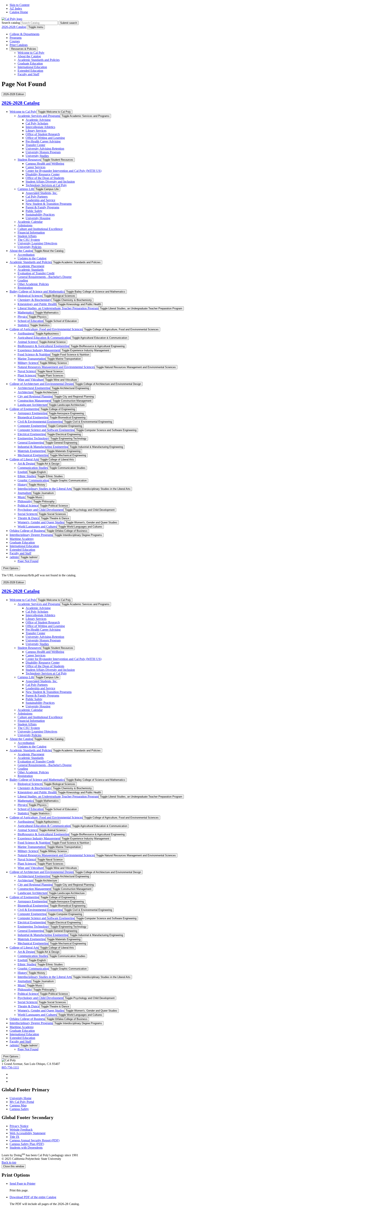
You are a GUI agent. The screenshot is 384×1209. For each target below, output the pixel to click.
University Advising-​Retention (45, 148)
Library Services (36, 130)
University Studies (37, 155)
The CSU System (29, 239)
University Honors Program (43, 152)
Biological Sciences (30, 295)
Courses (15, 41)
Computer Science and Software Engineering (46, 430)
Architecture (25, 392)
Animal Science (28, 342)
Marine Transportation (32, 358)
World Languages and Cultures (37, 526)
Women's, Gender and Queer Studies (41, 522)
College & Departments (24, 34)
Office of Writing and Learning (45, 137)
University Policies (29, 247)
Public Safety (34, 211)
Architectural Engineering (34, 388)
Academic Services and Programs (39, 116)
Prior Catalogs (19, 45)
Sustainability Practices (40, 214)
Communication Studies (33, 467)
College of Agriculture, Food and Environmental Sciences (46, 329)
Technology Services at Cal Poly (46, 185)
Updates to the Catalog (32, 258)
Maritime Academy (22, 539)
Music (21, 497)
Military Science (28, 362)
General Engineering (31, 442)
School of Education (30, 321)
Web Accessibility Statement (27, 1133)
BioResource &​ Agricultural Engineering (43, 346)
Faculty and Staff (28, 74)
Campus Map (18, 1105)
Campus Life (26, 189)
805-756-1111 (10, 1067)
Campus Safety (19, 1109)
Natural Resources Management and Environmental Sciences (56, 367)
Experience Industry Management (39, 350)
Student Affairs (27, 236)
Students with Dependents (26, 1147)
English (22, 472)
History (22, 484)
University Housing (38, 218)
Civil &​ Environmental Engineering (40, 421)
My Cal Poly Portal (22, 1101)
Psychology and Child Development (40, 509)
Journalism (24, 493)
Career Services (35, 167)
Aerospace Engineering (32, 413)
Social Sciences (27, 514)
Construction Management (34, 400)
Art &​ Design (26, 463)
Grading (23, 280)
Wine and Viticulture (31, 379)
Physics (22, 316)
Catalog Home (19, 12)
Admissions (25, 225)
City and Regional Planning (35, 396)
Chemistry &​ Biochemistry (34, 300)
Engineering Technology (33, 438)
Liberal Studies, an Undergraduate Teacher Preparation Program (58, 308)
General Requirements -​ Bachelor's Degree (45, 277)
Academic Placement (31, 266)
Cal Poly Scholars (37, 123)
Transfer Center (35, 145)
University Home (20, 1098)
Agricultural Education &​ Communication (44, 337)
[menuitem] (196, 1074)
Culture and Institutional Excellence (40, 229)
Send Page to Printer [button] (22, 1183)
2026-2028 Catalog (14, 27)
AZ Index (16, 8)
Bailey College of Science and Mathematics (37, 291)
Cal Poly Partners (37, 196)
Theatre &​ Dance (28, 518)
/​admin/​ (14, 557)
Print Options (10, 568)
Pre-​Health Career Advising (43, 141)
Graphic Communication (33, 480)
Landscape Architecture (32, 404)
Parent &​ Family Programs (42, 207)
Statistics (23, 325)
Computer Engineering (32, 425)
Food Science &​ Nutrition (34, 354)
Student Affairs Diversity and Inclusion (50, 181)
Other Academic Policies (33, 284)
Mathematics (26, 312)
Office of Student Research (43, 134)
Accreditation (26, 254)
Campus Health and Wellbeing (45, 163)
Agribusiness (26, 333)
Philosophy (25, 501)
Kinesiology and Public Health (37, 304)
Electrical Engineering (32, 434)
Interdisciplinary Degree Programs (31, 535)
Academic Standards (31, 269)
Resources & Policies (23, 48)
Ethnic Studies (27, 476)
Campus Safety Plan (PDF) (27, 1144)
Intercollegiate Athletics (40, 127)
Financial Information (31, 232)
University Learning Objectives (37, 243)
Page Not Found (28, 561)
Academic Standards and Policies (39, 60)
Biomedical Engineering (33, 417)
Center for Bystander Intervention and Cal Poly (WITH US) (63, 170)
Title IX (14, 1136)
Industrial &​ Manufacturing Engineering (43, 446)
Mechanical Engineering (33, 455)
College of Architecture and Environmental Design (42, 383)
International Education (32, 67)
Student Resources (29, 159)
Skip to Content (19, 5)
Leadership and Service (40, 200)
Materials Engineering (31, 451)
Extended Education (30, 70)
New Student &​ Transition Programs (49, 203)
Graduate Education (30, 63)
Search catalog (11, 22)
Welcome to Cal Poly (31, 52)
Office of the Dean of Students (45, 178)
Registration (25, 287)
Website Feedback (21, 1129)
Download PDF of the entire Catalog (33, 1197)
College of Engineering (24, 409)
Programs (16, 37)
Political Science (28, 505)
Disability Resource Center (43, 174)
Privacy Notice (19, 1126)
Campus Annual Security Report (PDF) (34, 1140)
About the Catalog (29, 56)
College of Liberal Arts (24, 459)
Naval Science (27, 371)
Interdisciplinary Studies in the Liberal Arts (45, 488)
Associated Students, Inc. (41, 193)
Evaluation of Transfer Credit (36, 273)
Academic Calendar (30, 221)
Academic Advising (38, 119)
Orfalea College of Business (27, 530)
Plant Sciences (27, 375)
